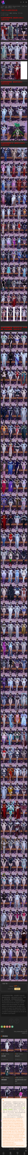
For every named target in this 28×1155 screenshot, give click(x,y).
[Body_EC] (20, 1045)
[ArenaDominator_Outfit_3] (20, 1069)
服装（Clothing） (14, 13)
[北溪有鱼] (3, 2)
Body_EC (17, 1056)
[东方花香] (7, 1045)
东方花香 (3, 1056)
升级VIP (17, 989)
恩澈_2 (2, 1031)
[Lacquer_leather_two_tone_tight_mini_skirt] (20, 1092)
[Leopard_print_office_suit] (7, 1092)
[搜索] (21, 2)
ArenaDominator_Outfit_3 (20, 1080)
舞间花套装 (4, 1079)
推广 (8, 15)
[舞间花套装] (7, 1069)
